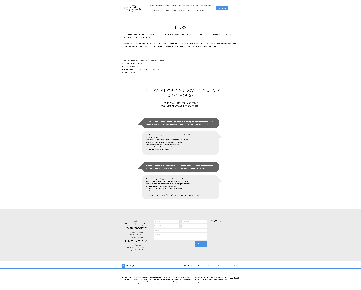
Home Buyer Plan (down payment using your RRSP (142, 69)
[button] (222, 8)
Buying (156, 10)
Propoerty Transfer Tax (133, 63)
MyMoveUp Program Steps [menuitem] (189, 5)
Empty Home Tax (130, 72)
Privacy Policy (214, 266)
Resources (201, 10)
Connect (222, 8)
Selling (166, 10)
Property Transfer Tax (132, 66)
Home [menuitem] (152, 5)
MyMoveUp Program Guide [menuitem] (166, 5)
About (190, 10)
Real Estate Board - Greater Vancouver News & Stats (144, 61)
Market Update (178, 10)
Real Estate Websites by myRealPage (228, 266)
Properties (205, 5)
